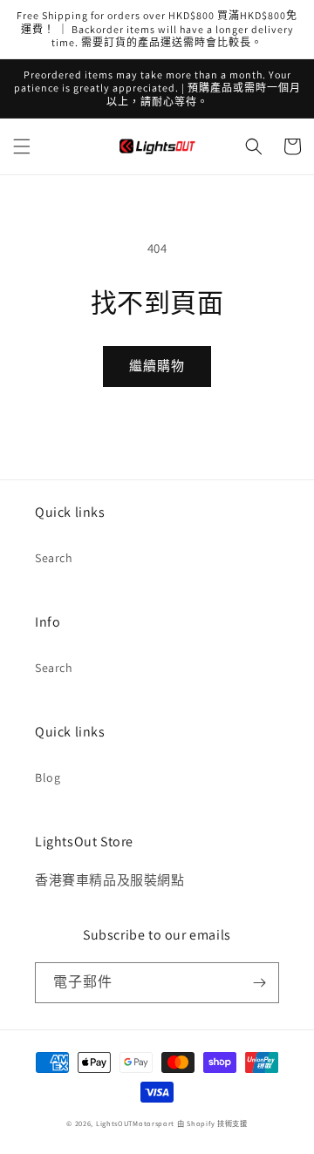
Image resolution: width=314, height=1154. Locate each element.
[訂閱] (259, 982)
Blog (47, 777)
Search (54, 558)
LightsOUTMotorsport (135, 1123)
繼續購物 (157, 365)
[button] (22, 146)
